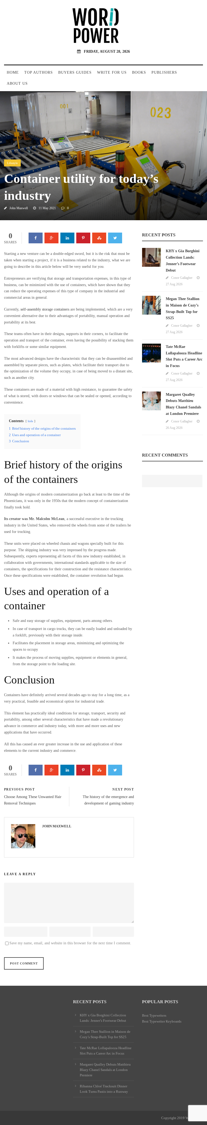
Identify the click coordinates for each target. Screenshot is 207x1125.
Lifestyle (12, 163)
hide (30, 421)
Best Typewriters (154, 1015)
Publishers (164, 72)
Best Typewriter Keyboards (161, 1021)
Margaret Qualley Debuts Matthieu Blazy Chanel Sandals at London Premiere (105, 1069)
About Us (17, 83)
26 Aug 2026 (174, 428)
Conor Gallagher (181, 278)
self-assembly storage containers (44, 309)
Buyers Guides (75, 72)
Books (139, 72)
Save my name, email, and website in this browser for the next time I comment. (70, 943)
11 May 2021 (47, 208)
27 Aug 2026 (174, 284)
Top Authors (38, 72)
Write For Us (112, 72)
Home (13, 72)
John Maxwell (18, 208)
